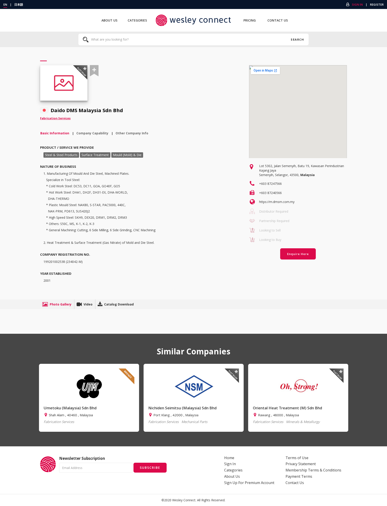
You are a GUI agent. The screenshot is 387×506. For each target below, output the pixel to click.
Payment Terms (299, 476)
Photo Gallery (60, 304)
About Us (109, 20)
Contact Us (277, 20)
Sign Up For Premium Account (249, 482)
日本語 (18, 4)
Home (229, 457)
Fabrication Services (55, 118)
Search (297, 39)
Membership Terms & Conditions (313, 470)
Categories (137, 20)
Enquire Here (298, 254)
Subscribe (150, 467)
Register (377, 4)
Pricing (249, 20)
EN (5, 4)
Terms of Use (297, 457)
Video (88, 304)
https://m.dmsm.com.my (277, 202)
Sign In (357, 4)
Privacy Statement (301, 463)
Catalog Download (119, 304)
